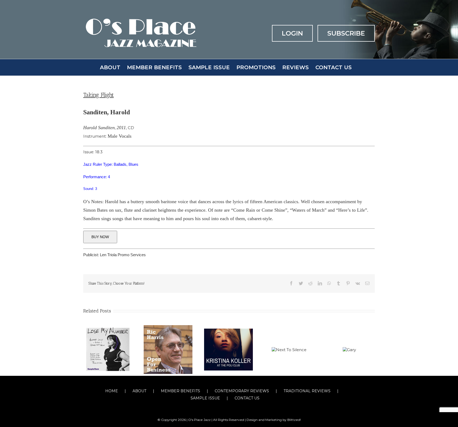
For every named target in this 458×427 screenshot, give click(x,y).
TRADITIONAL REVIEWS (307, 391)
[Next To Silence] (289, 349)
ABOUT (139, 391)
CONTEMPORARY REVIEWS (242, 391)
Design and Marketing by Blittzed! (273, 420)
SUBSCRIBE (346, 33)
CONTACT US (247, 398)
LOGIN (292, 33)
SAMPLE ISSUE (205, 398)
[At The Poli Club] (228, 349)
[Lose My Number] (107, 349)
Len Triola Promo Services (123, 254)
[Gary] (349, 349)
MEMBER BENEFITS (180, 391)
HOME (111, 391)
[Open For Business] (168, 349)
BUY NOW (100, 237)
